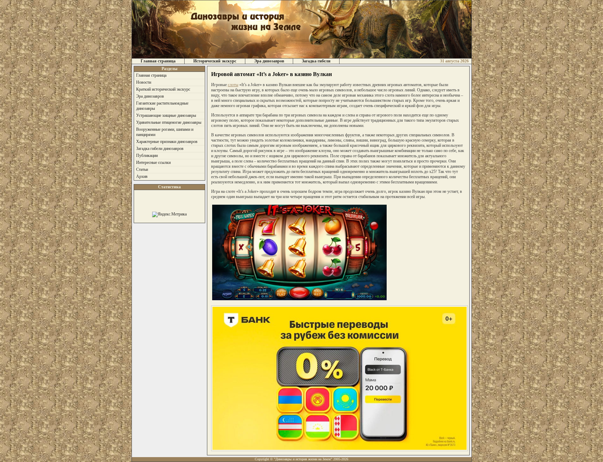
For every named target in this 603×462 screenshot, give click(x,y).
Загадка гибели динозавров (160, 148)
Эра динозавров (269, 61)
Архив (142, 176)
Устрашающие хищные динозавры (166, 115)
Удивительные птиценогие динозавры (168, 122)
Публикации (147, 155)
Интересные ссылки (153, 162)
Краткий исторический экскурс (163, 89)
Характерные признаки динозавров (167, 141)
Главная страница (158, 61)
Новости (143, 82)
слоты (233, 84)
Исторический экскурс (214, 61)
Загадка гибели (316, 61)
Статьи (142, 169)
